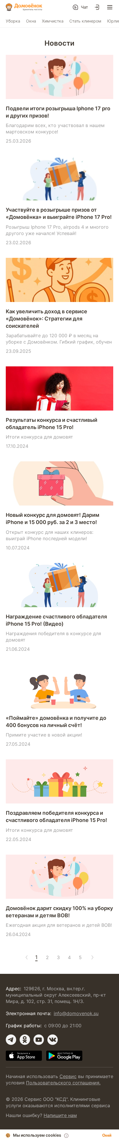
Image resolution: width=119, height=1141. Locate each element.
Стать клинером (85, 20)
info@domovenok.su (76, 1013)
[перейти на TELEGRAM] (11, 1039)
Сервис (68, 1076)
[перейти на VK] (52, 1039)
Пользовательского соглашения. (63, 1083)
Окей (106, 1135)
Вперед (91, 957)
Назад (25, 957)
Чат (84, 7)
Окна (31, 20)
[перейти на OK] (25, 1039)
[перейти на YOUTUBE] (39, 1039)
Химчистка (53, 20)
